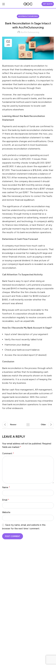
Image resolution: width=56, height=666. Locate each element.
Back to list (28, 425)
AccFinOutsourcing (28, 16)
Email (5, 499)
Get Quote (47, 4)
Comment (8, 453)
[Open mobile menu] (3, 4)
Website (6, 512)
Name (6, 487)
